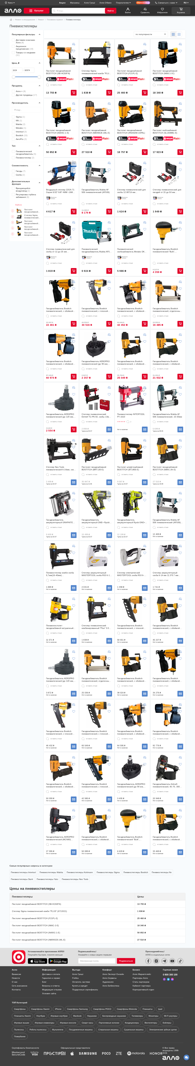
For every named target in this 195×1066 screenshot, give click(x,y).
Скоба (20, 175)
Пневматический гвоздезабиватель (26, 152)
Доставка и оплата (51, 974)
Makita (20, 124)
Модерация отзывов (52, 989)
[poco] (106, 1053)
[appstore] (37, 961)
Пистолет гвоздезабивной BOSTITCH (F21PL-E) (32, 222)
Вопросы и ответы (51, 986)
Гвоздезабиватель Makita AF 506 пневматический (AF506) (96, 191)
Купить (74, 93)
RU (185, 3)
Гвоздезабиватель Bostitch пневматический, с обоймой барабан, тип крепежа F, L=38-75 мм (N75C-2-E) (132, 362)
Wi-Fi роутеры (170, 1016)
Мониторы (153, 1016)
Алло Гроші (77, 974)
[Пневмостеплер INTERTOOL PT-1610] (132, 398)
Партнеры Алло (140, 978)
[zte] (119, 1053)
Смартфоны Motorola (127, 1009)
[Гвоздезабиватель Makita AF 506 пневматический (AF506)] (97, 173)
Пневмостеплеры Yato (47, 879)
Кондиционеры (132, 1023)
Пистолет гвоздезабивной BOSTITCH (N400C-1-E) (32, 234)
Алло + (21, 91)
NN (19, 120)
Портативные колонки (109, 1023)
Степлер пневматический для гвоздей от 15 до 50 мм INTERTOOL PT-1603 (167, 191)
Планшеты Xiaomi (22, 1016)
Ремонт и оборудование (25, 20)
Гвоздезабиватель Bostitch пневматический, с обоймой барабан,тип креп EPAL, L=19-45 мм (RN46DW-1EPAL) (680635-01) (167, 679)
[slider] (13, 77)
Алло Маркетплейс (142, 974)
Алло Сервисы (109, 978)
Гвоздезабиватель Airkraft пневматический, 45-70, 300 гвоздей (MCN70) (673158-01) (167, 785)
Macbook (77, 1016)
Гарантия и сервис (51, 978)
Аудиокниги (108, 982)
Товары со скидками (25, 53)
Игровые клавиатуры (44, 1023)
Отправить (54, 10)
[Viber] (164, 979)
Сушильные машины (133, 1029)
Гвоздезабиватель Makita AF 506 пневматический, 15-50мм (167, 415)
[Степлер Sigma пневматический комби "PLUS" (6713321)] (97, 54)
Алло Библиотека (110, 986)
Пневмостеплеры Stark (22, 879)
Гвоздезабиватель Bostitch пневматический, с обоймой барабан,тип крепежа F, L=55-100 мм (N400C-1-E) (60, 362)
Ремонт (41, 20)
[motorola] (136, 1053)
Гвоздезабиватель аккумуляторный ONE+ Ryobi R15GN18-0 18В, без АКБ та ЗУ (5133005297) (97, 521)
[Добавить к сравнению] (74, 44)
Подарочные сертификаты (85, 989)
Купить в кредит (80, 986)
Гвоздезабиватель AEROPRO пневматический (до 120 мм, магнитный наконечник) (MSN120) (60, 415)
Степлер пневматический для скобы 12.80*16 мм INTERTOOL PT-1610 (131, 191)
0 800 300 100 (170, 974)
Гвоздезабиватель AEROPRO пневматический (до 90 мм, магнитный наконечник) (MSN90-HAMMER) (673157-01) (132, 785)
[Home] (11, 19)
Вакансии (16, 974)
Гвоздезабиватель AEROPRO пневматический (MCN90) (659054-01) (60, 838)
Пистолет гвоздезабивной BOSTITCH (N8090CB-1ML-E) (96, 131)
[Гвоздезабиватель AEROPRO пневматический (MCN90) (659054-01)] (61, 820)
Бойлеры (167, 1023)
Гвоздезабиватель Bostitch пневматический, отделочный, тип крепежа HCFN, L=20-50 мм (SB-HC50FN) (167, 309)
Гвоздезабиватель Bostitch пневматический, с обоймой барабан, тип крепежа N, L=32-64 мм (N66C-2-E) (168, 362)
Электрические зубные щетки (163, 1029)
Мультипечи (57, 1029)
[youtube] (172, 961)
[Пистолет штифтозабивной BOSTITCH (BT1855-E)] (132, 450)
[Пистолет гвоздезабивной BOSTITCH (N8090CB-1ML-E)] (97, 114)
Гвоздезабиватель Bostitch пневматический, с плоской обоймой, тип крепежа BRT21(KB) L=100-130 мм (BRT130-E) (130, 626)
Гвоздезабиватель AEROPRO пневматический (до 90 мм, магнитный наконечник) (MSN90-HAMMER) (96, 362)
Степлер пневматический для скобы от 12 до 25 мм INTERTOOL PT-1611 (60, 250)
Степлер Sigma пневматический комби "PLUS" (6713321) (31, 217)
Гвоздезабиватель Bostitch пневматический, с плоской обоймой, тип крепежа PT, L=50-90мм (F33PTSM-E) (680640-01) (95, 785)
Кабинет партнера (141, 986)
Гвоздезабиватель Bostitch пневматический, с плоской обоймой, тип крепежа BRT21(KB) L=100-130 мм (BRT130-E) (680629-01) (95, 732)
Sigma (20, 117)
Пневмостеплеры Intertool (23, 872)
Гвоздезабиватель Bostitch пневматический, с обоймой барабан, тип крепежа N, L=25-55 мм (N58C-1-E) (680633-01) (132, 732)
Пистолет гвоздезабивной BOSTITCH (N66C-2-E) (32, 228)
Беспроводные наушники (114, 1016)
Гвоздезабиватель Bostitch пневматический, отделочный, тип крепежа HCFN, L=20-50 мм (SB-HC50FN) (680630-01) (96, 679)
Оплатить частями (81, 982)
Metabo (21, 128)
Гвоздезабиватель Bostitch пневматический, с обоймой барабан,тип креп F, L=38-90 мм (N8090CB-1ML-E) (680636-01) (61, 785)
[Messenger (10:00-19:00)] (172, 979)
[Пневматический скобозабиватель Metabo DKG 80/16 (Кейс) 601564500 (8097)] (132, 233)
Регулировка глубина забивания (26, 195)
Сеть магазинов (19, 986)
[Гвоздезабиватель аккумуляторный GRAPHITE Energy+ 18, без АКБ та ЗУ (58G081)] (61, 503)
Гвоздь (20, 171)
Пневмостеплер (25, 158)
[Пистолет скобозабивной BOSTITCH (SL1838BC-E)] (168, 114)
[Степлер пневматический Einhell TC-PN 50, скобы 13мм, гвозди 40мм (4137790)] (97, 398)
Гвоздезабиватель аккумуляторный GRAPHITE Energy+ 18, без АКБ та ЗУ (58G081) (59, 521)
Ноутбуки (40, 1016)
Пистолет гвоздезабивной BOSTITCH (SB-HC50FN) (31, 211)
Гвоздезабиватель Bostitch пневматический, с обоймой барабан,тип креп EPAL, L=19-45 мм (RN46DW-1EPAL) (60, 309)
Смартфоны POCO (102, 1009)
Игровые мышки (21, 1023)
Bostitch (22, 135)
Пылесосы (19, 1029)
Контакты (16, 989)
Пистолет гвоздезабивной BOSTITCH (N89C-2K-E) (165, 468)
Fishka (75, 978)
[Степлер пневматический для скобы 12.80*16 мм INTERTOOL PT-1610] (132, 173)
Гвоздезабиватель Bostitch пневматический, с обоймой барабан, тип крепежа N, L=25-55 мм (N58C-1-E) (132, 309)
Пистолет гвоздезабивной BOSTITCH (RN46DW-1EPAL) (131, 131)
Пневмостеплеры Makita (51, 872)
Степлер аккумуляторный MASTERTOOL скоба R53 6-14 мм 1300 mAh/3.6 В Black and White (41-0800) (96, 574)
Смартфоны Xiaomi (40, 1009)
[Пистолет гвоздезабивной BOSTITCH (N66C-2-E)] (168, 54)
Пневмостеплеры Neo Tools (75, 879)
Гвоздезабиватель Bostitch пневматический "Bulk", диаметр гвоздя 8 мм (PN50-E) (167, 250)
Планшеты (147, 1009)
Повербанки (19, 1036)
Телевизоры (137, 1016)
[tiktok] (180, 961)
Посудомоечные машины (81, 1029)
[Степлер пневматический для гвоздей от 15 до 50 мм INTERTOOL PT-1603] (168, 173)
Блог (44, 982)
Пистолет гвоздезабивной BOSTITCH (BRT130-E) (94, 468)
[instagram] (156, 961)
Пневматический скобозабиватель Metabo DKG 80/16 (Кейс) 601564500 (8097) (132, 250)
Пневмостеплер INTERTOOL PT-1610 (131, 415)
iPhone (58, 1009)
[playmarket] (58, 961)
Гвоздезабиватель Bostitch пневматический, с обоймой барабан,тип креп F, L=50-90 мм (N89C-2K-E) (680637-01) (95, 838)
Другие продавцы (26, 95)
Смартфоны (20, 1009)
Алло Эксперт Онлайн (113, 974)
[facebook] (148, 961)
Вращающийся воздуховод (23, 189)
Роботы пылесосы (38, 1029)
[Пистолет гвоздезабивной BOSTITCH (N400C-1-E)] (61, 114)
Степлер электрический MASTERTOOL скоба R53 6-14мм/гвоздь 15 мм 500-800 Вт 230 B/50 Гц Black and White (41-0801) (132, 574)
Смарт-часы (87, 1023)
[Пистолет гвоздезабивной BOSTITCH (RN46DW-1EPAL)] (132, 114)
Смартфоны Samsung (77, 1009)
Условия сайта (49, 993)
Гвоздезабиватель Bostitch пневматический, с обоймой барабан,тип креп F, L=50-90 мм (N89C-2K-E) (166, 626)
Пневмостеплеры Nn (162, 872)
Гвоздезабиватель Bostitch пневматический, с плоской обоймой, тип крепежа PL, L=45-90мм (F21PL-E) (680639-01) (61, 732)
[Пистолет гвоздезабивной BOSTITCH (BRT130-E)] (97, 450)
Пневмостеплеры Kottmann (80, 872)
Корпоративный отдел (143, 989)
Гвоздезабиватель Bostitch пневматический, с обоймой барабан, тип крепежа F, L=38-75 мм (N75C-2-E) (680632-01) (132, 679)
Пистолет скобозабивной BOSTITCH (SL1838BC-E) (165, 131)
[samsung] (88, 1053)
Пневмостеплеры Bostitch (135, 872)
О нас (14, 982)
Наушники (92, 1016)
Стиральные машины (108, 1029)
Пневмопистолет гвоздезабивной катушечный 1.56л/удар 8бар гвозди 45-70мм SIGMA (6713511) (59, 626)
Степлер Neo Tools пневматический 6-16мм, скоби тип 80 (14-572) (61, 468)
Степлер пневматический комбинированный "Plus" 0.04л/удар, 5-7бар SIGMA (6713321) (97, 626)
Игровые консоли (68, 1023)
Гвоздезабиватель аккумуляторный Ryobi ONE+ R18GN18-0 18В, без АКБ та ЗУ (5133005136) (132, 521)
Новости (16, 978)
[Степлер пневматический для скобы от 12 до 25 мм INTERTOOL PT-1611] (61, 233)
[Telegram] (168, 979)
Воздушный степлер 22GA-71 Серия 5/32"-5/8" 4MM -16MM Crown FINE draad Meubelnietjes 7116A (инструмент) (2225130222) (60, 191)
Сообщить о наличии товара (109, 429)
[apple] (72, 1053)
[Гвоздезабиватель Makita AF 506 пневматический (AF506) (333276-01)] (168, 503)
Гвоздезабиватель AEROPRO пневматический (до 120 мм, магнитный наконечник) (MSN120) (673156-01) (60, 679)
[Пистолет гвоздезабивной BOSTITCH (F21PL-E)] (132, 54)
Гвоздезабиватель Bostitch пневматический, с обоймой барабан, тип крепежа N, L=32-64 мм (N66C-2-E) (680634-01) (168, 838)
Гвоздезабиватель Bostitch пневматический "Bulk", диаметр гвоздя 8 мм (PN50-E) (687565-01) (132, 838)
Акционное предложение (24, 47)
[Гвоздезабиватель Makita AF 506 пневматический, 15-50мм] (168, 398)
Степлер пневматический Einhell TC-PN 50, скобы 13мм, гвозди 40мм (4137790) (96, 415)
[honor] (156, 1053)
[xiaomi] (63, 1053)
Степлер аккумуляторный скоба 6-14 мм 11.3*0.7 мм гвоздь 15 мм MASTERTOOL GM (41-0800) (166, 574)
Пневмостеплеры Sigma (108, 872)
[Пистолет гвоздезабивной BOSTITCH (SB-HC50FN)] (61, 54)
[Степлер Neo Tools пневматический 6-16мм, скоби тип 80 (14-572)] (61, 450)
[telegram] (164, 961)
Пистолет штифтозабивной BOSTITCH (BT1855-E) (130, 468)
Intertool (21, 132)
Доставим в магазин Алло (25, 41)
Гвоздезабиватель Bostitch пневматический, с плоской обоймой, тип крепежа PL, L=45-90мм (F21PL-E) (95, 309)
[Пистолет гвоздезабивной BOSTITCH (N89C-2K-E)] (168, 450)
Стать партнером (141, 982)
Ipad (160, 1009)
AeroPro (21, 139)
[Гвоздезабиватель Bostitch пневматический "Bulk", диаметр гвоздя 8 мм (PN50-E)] (168, 233)
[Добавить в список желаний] (74, 51)
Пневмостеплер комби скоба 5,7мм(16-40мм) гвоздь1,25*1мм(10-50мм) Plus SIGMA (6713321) (61, 574)
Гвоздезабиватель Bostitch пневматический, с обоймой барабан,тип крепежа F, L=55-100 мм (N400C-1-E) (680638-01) (167, 732)
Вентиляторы (151, 1023)
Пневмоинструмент (55, 20)
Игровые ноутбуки (59, 1016)
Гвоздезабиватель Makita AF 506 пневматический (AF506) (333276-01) (167, 521)
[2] (127, 421)
